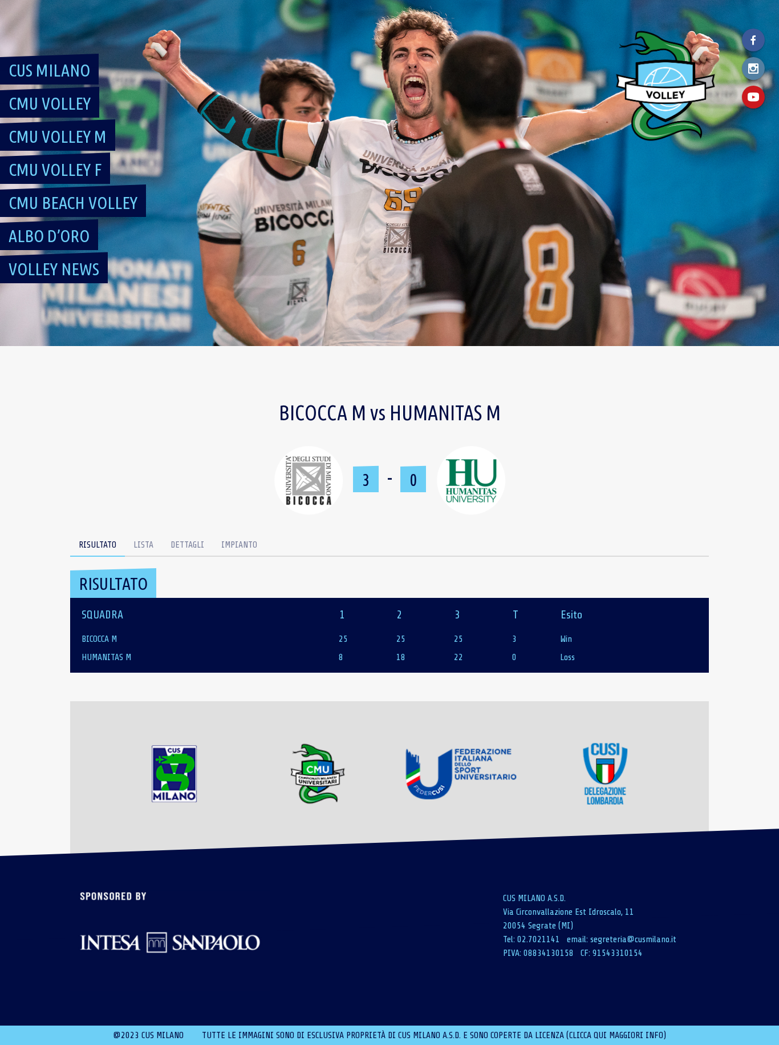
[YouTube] (753, 97)
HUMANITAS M (106, 657)
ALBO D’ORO (49, 236)
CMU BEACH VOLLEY (73, 202)
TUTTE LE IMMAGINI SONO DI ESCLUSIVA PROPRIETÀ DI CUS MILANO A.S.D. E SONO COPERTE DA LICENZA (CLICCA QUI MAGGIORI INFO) (434, 1035)
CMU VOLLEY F (55, 169)
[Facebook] (753, 40)
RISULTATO (97, 545)
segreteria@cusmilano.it (633, 939)
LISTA (143, 545)
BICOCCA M (99, 639)
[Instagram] (753, 68)
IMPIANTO (239, 545)
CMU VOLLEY (50, 103)
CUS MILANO (49, 70)
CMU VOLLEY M (58, 136)
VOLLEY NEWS (54, 269)
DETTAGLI (187, 545)
